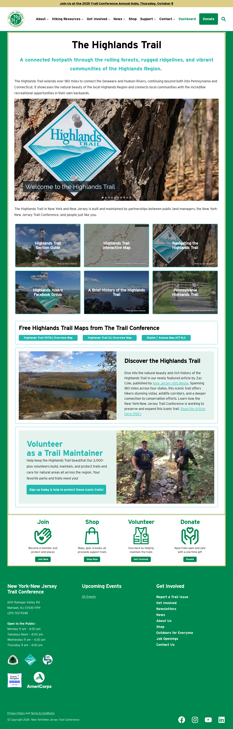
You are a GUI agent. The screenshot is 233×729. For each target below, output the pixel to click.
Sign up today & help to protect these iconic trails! (66, 489)
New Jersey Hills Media (170, 383)
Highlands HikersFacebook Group (48, 292)
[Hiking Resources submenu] (82, 19)
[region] (116, 150)
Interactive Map (116, 247)
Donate (190, 559)
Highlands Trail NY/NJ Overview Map (48, 337)
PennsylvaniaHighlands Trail (185, 292)
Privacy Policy (16, 713)
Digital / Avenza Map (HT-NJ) (166, 337)
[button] (19, 149)
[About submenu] (48, 19)
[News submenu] (124, 19)
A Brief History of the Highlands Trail (116, 292)
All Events (89, 596)
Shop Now (92, 559)
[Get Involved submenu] (109, 19)
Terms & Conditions (42, 713)
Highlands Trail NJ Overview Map (110, 337)
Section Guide (47, 247)
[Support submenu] (155, 19)
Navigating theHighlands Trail (185, 245)
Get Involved (141, 559)
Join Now (43, 559)
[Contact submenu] (174, 19)
